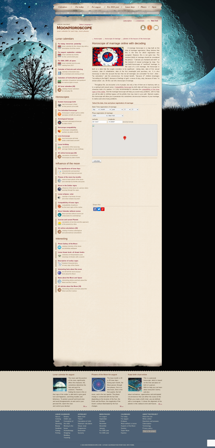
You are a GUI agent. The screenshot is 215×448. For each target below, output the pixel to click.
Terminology (147, 426)
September (103, 419)
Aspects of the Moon (128, 426)
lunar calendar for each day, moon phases (73, 31)
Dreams (66, 416)
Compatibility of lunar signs (68, 202)
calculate (97, 161)
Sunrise (123, 428)
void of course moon (126, 13)
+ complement (139, 21)
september (71, 52)
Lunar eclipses (63, 194)
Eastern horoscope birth (67, 102)
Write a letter (147, 419)
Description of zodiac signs (68, 261)
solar (71, 194)
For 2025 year (104, 433)
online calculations (111, 13)
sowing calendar (62, 13)
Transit (80, 419)
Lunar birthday (63, 144)
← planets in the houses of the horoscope (135, 39)
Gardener (58, 428)
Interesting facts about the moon (70, 269)
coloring (80, 69)
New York (154, 21)
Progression (82, 428)
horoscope (85, 13)
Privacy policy (147, 428)
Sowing (57, 430)
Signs (154, 7)
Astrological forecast (65, 119)
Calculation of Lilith (84, 421)
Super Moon (125, 430)
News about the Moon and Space (70, 278)
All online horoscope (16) (67, 153)
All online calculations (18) (68, 228)
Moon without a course (129, 423)
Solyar (80, 426)
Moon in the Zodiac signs (67, 185)
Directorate (81, 430)
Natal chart (81, 416)
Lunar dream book (64, 252)
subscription (127, 21)
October (102, 421)
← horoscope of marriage (111, 39)
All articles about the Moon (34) (69, 286)
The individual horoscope (67, 110)
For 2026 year (113, 7)
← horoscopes (97, 39)
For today (79, 7)
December (102, 426)
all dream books (78, 252)
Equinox (124, 433)
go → (85, 406)
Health (57, 421)
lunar (84, 426)
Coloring (58, 419)
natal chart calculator (97, 13)
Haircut (57, 416)
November (102, 423)
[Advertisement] (125, 184)
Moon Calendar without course (69, 211)
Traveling (67, 437)
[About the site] (149, 28)
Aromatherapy (68, 430)
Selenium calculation (85, 423)
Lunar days (130, 7)
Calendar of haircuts (65, 69)
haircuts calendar (74, 13)
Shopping (67, 433)
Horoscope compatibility (67, 127)
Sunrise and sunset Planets (68, 220)
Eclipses (124, 421)
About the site (147, 416)
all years (73, 61)
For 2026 (61, 61)
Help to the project (149, 431)
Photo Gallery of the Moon (67, 244)
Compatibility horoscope (123, 87)
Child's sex (67, 419)
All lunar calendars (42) (66, 86)
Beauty (57, 426)
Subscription (147, 423)
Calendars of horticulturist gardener (71, 78)
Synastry (81, 433)
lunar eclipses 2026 (140, 13)
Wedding (67, 435)
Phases (144, 7)
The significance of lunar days (69, 168)
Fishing (57, 433)
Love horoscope (64, 136)
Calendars (62, 7)
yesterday (77, 44)
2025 (67, 61)
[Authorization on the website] (143, 28)
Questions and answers (151, 421)
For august (96, 7)
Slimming (58, 423)
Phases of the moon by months (69, 177)
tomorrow (69, 44)
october (78, 52)
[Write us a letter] (156, 28)
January (102, 428)
